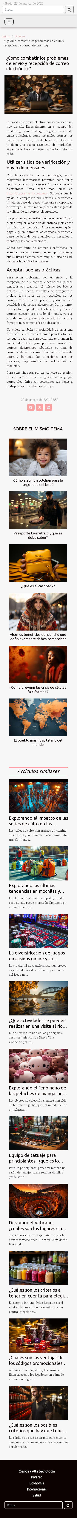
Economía (36, 1483)
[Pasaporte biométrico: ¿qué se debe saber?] (38, 510)
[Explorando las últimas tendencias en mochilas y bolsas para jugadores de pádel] (38, 863)
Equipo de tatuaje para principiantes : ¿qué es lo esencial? (34, 1161)
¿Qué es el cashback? (38, 586)
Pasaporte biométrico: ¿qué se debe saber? (37, 535)
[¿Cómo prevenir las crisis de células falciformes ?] (38, 664)
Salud (37, 1495)
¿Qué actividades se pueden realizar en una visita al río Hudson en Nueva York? (37, 1026)
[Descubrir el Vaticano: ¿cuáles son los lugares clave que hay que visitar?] (38, 1200)
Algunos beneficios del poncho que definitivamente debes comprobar (38, 636)
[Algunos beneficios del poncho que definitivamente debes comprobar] (38, 612)
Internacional (37, 1489)
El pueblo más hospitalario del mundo (38, 742)
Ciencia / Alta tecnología (37, 1471)
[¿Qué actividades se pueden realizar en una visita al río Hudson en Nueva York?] (38, 998)
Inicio (6, 36)
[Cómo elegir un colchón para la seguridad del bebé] (38, 457)
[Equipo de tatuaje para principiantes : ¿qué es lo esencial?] (38, 1132)
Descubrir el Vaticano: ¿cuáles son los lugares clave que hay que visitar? (38, 1228)
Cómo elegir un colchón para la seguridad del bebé (38, 482)
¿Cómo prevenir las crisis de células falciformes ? (38, 689)
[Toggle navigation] (9, 22)
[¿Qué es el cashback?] (38, 563)
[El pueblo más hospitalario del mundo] (38, 717)
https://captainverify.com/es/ (27, 193)
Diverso (20, 36)
